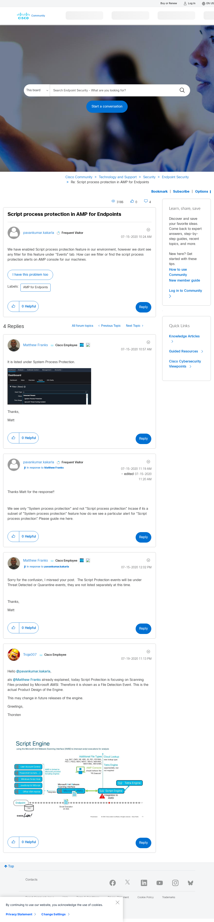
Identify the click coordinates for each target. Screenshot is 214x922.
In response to (45, 468)
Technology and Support (118, 177)
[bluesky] (190, 882)
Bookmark (159, 191)
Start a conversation (107, 106)
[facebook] (113, 883)
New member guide (184, 280)
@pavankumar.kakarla (33, 671)
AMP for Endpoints (35, 287)
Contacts (31, 879)
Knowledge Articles (184, 336)
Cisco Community (78, 177)
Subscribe (181, 191)
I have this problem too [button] (30, 274)
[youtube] (160, 883)
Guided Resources (184, 351)
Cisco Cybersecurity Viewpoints (185, 364)
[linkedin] (144, 883)
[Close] (117, 902)
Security (149, 177)
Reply (143, 307)
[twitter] (128, 883)
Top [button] (11, 866)
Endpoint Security (175, 177)
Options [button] (201, 191)
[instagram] (175, 883)
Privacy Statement (19, 914)
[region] (61, 909)
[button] (13, 306)
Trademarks (168, 897)
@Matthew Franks (27, 679)
